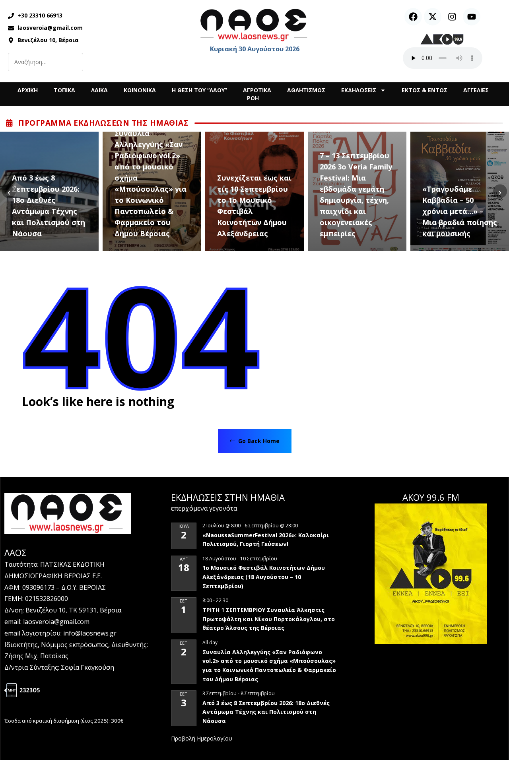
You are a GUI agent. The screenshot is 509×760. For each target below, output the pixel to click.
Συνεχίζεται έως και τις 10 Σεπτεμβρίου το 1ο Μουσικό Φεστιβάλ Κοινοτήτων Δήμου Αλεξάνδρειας (254, 205)
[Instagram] (452, 16)
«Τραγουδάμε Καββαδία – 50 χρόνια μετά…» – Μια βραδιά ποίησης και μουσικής (459, 211)
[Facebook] (413, 16)
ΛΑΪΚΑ (99, 90)
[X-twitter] (432, 16)
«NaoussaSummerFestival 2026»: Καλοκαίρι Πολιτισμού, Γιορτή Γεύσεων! (265, 539)
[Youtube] (471, 16)
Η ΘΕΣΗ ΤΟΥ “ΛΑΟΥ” (199, 90)
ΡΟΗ (253, 98)
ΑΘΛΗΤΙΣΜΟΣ (306, 90)
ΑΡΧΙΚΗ (27, 90)
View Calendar (201, 739)
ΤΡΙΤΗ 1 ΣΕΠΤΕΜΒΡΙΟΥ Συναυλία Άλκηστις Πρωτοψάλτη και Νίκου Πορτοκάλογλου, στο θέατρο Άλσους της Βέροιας (268, 619)
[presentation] (9, 191)
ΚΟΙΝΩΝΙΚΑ (140, 90)
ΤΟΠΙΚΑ (64, 90)
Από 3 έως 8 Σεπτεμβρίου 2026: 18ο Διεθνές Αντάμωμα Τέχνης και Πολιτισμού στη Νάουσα (48, 205)
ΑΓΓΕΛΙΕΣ (476, 90)
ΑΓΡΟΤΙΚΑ (257, 90)
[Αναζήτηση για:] (45, 62)
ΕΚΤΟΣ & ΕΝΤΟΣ (424, 90)
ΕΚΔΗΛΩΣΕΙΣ (358, 90)
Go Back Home (258, 441)
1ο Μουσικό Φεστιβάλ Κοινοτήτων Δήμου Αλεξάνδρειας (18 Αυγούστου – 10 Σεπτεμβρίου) (263, 576)
